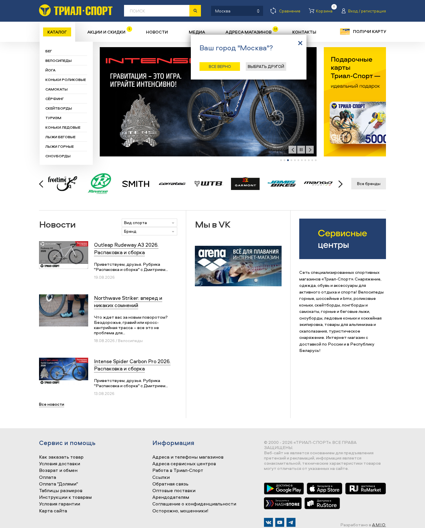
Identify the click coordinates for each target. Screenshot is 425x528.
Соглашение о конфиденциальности (194, 504)
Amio (379, 525)
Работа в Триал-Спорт (177, 470)
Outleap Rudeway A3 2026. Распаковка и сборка (126, 248)
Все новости (51, 404)
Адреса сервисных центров (184, 464)
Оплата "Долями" (58, 484)
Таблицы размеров (60, 491)
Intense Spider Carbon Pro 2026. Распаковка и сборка (132, 365)
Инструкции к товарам (65, 497)
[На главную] (75, 10)
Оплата (47, 477)
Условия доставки (59, 464)
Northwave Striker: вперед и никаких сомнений (128, 301)
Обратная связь (170, 484)
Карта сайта (53, 511)
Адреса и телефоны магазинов (187, 457)
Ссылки (161, 477)
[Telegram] (291, 522)
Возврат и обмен (58, 470)
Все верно (220, 66)
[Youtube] (279, 522)
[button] (281, 160)
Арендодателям (170, 497)
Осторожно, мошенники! (180, 511)
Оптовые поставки (173, 491)
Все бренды (368, 183)
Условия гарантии (59, 504)
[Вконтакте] (268, 522)
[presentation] (292, 150)
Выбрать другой (266, 66)
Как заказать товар (61, 457)
